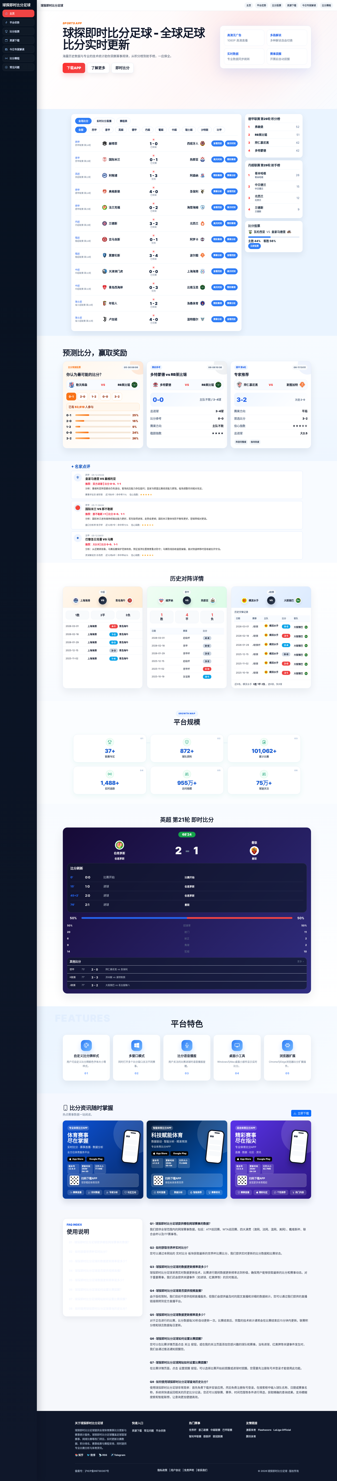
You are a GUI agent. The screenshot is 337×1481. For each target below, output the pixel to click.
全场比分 (83, 120)
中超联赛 (215, 1429)
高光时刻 (231, 143)
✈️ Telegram (118, 1454)
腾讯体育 (251, 1436)
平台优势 (261, 5)
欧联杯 (207, 1436)
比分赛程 (326, 5)
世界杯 (192, 1429)
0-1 (71, 396)
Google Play (96, 1159)
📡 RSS (103, 1454)
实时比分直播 (104, 120)
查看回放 (217, 143)
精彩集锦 (231, 159)
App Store (77, 1159)
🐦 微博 (91, 1454)
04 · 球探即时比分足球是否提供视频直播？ (96, 1270)
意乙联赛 (203, 1429)
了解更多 (98, 68)
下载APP (74, 68)
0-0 (105, 396)
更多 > (300, 961)
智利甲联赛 (195, 1436)
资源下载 (291, 5)
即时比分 (122, 68)
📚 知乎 (79, 1454)
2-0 (82, 396)
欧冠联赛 (218, 1436)
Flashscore (264, 1429)
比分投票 (276, 5)
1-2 (94, 396)
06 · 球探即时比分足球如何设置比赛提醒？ (96, 1289)
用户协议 (176, 1470)
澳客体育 (251, 1429)
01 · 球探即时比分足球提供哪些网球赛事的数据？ (100, 1242)
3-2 (117, 396)
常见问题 (149, 1430)
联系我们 (202, 1470)
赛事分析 (231, 175)
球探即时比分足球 (16, 5)
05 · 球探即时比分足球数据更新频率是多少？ (97, 1280)
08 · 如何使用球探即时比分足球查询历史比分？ (98, 1308)
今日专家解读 (309, 5)
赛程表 (123, 120)
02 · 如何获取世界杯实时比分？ (89, 1251)
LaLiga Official (282, 1429)
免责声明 (189, 1470)
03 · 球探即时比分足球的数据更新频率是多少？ (98, 1261)
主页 (248, 5)
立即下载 (303, 1113)
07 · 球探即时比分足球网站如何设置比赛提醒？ (98, 1299)
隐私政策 (162, 1470)
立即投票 (254, 246)
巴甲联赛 (227, 1429)
